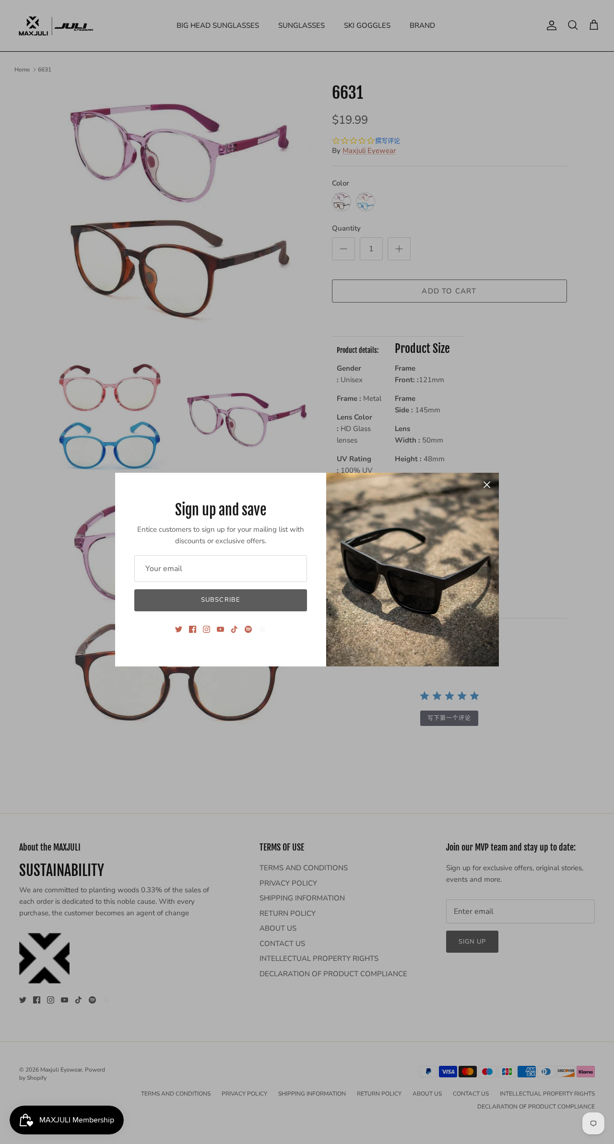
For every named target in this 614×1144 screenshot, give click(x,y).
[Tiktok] (234, 629)
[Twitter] (178, 629)
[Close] (486, 484)
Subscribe (220, 599)
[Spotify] (248, 629)
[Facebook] (192, 629)
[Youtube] (220, 629)
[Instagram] (206, 629)
